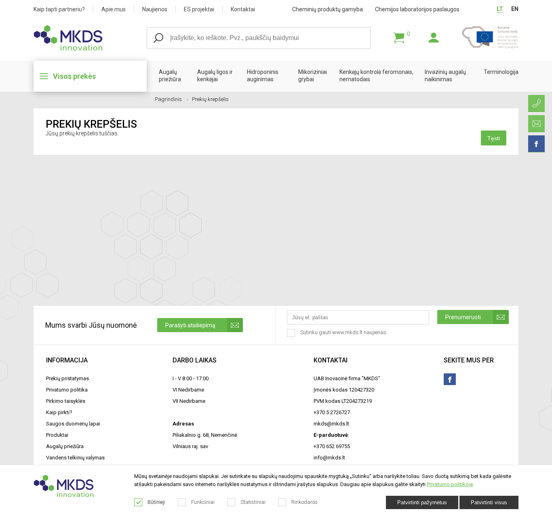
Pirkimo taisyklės (65, 401)
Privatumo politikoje (450, 484)
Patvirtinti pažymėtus (422, 502)
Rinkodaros (304, 502)
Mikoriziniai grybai (312, 75)
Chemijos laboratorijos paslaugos (417, 9)
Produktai (57, 435)
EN (514, 9)
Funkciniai (203, 502)
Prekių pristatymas (67, 378)
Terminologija (501, 72)
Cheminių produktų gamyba (327, 9)
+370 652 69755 (332, 446)
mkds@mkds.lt (331, 424)
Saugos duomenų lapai (73, 424)
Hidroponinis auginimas (262, 75)
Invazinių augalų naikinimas (445, 75)
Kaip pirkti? (59, 412)
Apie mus (113, 9)
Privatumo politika (67, 390)
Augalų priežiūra (170, 75)
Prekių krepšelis (210, 99)
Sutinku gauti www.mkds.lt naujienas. (344, 332)
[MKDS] (90, 38)
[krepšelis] (399, 38)
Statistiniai (252, 502)
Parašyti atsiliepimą (190, 325)
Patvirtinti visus (489, 502)
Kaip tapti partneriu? (59, 9)
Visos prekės (74, 76)
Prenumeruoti (463, 317)
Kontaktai (243, 9)
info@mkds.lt (329, 458)
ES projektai (199, 9)
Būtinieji (156, 502)
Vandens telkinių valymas (75, 458)
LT (500, 9)
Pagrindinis (168, 99)
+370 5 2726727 (332, 412)
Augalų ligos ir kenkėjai (215, 75)
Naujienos (154, 9)
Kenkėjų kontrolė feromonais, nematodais (376, 75)
